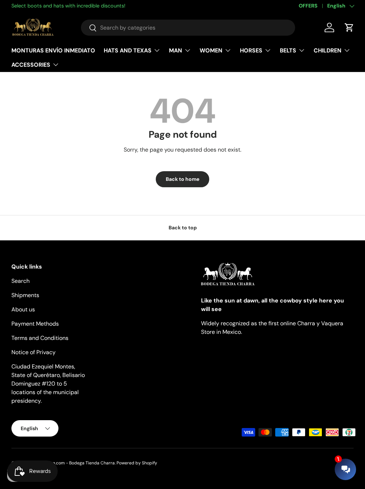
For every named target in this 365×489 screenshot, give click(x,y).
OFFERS (308, 5)
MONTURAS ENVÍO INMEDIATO (53, 50)
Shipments (25, 295)
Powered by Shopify (137, 463)
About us (23, 309)
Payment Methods (35, 323)
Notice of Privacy (33, 352)
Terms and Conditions (39, 338)
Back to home (182, 179)
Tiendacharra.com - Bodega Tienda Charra (71, 463)
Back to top (183, 227)
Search (20, 281)
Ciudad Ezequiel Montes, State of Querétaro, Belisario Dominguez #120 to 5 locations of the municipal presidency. (48, 383)
